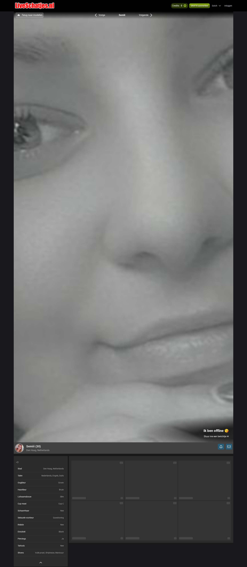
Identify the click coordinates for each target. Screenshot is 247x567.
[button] (216, 5)
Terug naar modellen (32, 15)
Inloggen (228, 6)
